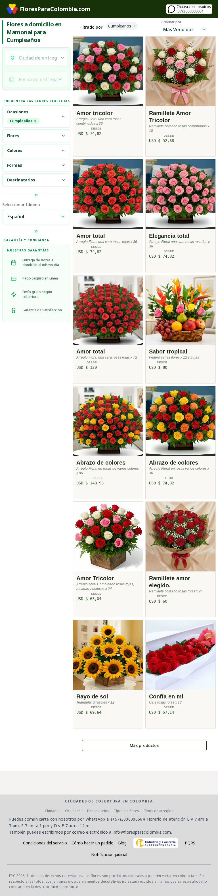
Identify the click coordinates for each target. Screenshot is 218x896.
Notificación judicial (109, 854)
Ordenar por (171, 22)
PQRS (190, 843)
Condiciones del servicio (45, 843)
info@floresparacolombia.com (142, 832)
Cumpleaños (21, 120)
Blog (122, 843)
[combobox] (37, 58)
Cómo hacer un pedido (93, 843)
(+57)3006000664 (128, 819)
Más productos (144, 745)
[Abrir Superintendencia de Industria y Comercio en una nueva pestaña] (155, 843)
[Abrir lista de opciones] (62, 57)
